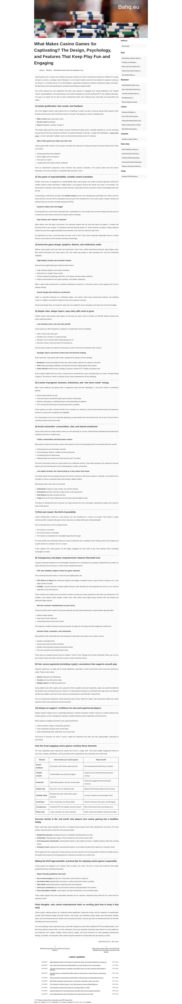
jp (61, 1002)
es (47, 1002)
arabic (35, 1002)
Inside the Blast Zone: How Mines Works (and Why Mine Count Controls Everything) (75, 990)
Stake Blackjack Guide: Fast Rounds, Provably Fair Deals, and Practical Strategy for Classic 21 (78, 962)
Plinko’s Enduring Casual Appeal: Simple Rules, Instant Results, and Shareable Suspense (76, 977)
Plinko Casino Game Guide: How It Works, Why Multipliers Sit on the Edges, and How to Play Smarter (106, 950)
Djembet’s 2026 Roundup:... (130, 176)
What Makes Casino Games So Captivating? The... (69, 70)
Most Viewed (125, 46)
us (80, 1002)
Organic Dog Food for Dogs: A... (131, 70)
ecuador (43, 1002)
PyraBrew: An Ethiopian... (129, 62)
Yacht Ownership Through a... (131, 153)
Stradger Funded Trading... (130, 139)
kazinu (64, 1002)
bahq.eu (42, 70)
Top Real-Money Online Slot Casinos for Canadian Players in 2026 (70, 987)
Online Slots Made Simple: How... (132, 120)
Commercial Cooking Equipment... (132, 162)
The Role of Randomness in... (131, 93)
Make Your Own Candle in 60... (131, 66)
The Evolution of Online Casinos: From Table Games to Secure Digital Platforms (74, 984)
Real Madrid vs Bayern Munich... (131, 58)
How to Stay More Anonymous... (131, 89)
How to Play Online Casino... (130, 116)
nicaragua (70, 1002)
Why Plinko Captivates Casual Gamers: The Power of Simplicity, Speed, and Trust (74, 981)
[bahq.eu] (91, 19)
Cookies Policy (47, 1000)
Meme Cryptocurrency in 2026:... (132, 124)
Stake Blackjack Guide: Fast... (131, 85)
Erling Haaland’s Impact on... (130, 149)
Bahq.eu (40, 1000)
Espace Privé (68, 1000)
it (59, 1002)
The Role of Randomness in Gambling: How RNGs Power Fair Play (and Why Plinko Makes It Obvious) (78, 969)
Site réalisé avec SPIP (58, 1000)
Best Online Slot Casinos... (130, 129)
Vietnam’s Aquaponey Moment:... (132, 166)
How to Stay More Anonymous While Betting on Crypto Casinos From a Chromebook (75, 965)
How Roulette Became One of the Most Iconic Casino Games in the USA (71, 994)
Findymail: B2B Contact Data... (131, 157)
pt (76, 1002)
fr (50, 1002)
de (39, 1002)
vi (82, 1002)
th (78, 1002)
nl (74, 1002)
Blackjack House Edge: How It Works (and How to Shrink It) (55, 949)
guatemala (55, 1002)
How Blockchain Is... (128, 97)
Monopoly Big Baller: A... (129, 112)
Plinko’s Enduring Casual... (130, 102)
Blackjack (49, 70)
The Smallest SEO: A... (128, 75)
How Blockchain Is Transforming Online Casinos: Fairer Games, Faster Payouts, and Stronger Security (78, 974)
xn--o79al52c (87, 1002)
